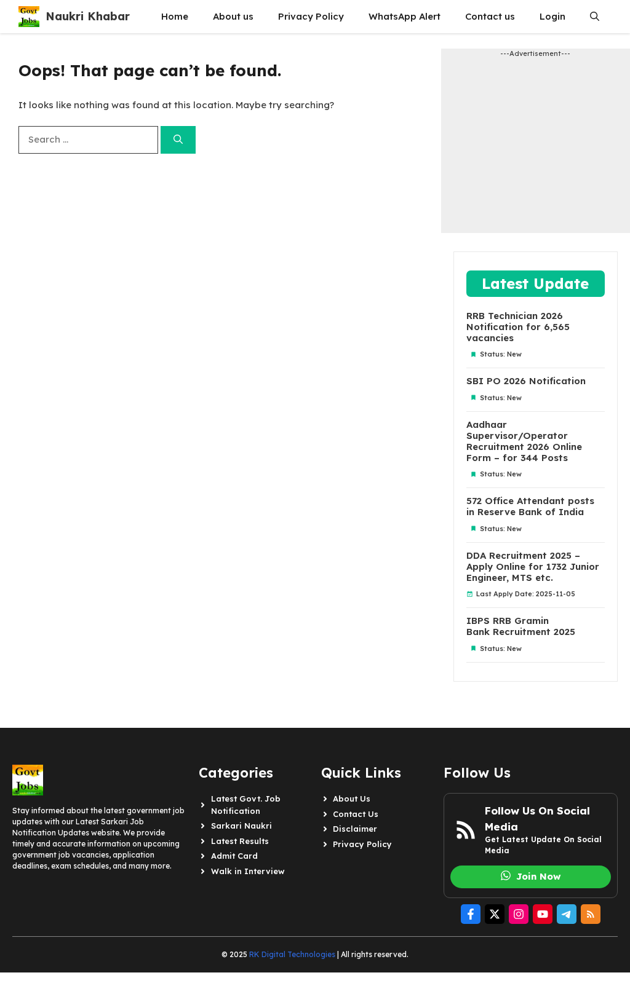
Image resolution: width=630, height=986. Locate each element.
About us (233, 16)
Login (552, 16)
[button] (595, 16)
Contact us (490, 16)
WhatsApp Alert (405, 16)
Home (174, 16)
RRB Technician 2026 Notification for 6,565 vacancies (518, 327)
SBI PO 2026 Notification (526, 381)
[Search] (178, 140)
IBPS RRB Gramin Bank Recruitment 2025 (520, 626)
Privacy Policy (311, 16)
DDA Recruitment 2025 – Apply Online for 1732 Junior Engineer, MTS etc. (532, 566)
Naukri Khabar (88, 16)
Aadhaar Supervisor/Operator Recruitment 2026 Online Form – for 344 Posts (524, 441)
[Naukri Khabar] (28, 16)
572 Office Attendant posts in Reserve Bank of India (530, 506)
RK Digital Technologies (292, 954)
